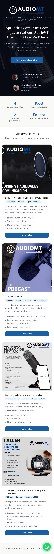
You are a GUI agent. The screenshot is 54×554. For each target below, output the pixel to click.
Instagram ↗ (24, 80)
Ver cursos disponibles (27, 60)
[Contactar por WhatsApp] (47, 547)
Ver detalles (27, 235)
